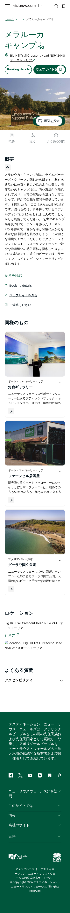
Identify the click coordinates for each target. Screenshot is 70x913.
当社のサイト (19, 825)
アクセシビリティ (19, 680)
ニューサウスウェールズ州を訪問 (33, 794)
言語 (12, 836)
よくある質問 (56, 141)
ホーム (9, 19)
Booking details (18, 69)
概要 (12, 141)
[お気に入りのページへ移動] (63, 6)
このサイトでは (21, 806)
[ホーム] (24, 6)
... (20, 19)
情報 (12, 815)
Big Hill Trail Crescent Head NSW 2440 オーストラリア (37, 58)
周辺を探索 (52, 121)
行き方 (10, 635)
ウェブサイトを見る (50, 69)
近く (33, 141)
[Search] (56, 7)
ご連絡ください (20, 305)
